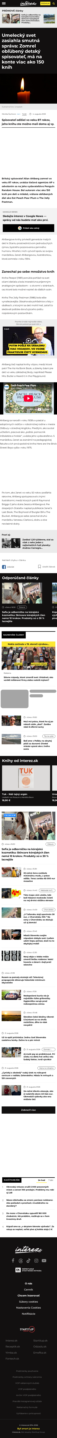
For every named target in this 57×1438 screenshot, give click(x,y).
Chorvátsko (49, 910)
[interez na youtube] (44, 1259)
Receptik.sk (13, 1346)
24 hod (41, 1180)
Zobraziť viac (28, 1110)
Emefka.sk (39, 1352)
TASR (24, 114)
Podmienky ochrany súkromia (27, 1377)
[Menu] (4, 3)
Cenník (28, 1289)
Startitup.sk (40, 1340)
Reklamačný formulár (27, 1407)
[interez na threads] (21, 1259)
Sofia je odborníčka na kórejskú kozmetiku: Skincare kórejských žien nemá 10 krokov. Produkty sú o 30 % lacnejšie (23, 617)
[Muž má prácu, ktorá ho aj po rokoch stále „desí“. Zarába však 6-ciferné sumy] (11, 720)
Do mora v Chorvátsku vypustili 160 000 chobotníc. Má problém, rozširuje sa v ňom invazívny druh (28, 1216)
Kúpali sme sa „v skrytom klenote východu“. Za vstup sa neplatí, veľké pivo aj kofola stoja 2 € (30, 1228)
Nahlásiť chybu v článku (14, 560)
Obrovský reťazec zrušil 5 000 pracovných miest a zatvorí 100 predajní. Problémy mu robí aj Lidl (30, 1190)
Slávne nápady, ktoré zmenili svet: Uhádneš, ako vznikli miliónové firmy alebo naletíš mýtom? (28, 678)
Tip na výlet (49, 736)
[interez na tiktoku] (28, 1259)
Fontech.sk (12, 1358)
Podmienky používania (27, 1371)
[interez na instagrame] (36, 1259)
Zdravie (22, 607)
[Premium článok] (10, 815)
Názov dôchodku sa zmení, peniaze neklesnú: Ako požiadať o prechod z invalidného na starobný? (29, 1203)
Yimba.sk (11, 1352)
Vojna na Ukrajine (46, 1068)
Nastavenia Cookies (28, 1307)
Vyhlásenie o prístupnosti (28, 1413)
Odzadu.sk (39, 1346)
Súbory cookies (28, 1301)
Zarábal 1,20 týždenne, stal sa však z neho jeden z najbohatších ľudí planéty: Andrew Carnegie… (37, 543)
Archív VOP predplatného (28, 1395)
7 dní (50, 1180)
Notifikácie (28, 1313)
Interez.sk (11, 1340)
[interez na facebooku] (13, 1259)
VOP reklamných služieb (27, 1383)
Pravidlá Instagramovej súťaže (27, 1401)
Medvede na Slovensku (48, 890)
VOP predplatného (27, 1389)
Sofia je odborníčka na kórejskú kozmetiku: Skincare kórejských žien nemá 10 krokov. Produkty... (31, 19)
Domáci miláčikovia (49, 1049)
